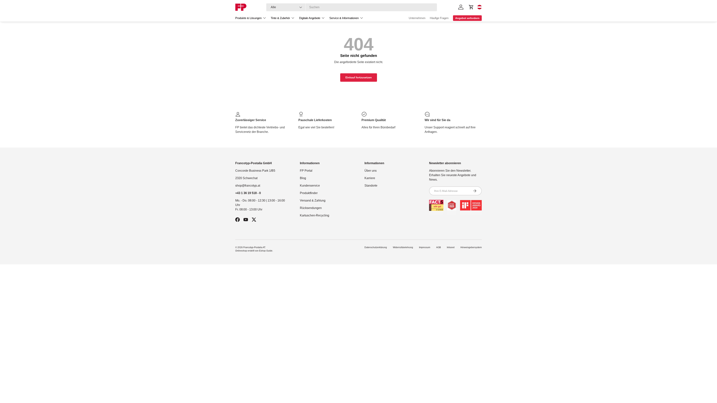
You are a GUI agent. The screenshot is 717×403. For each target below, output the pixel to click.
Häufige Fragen (439, 18)
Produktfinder (309, 193)
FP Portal (306, 170)
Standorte (370, 185)
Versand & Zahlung (312, 200)
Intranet (450, 247)
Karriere (369, 178)
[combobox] (351, 7)
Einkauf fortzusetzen (358, 77)
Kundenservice (310, 185)
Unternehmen (417, 18)
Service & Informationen (344, 18)
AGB (438, 247)
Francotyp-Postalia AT (254, 247)
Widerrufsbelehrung (403, 247)
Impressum (424, 247)
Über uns (370, 170)
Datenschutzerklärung (375, 247)
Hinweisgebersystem (471, 247)
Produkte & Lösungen (248, 18)
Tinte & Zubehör (280, 18)
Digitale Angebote (309, 18)
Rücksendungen (311, 208)
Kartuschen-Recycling (314, 215)
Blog (303, 178)
